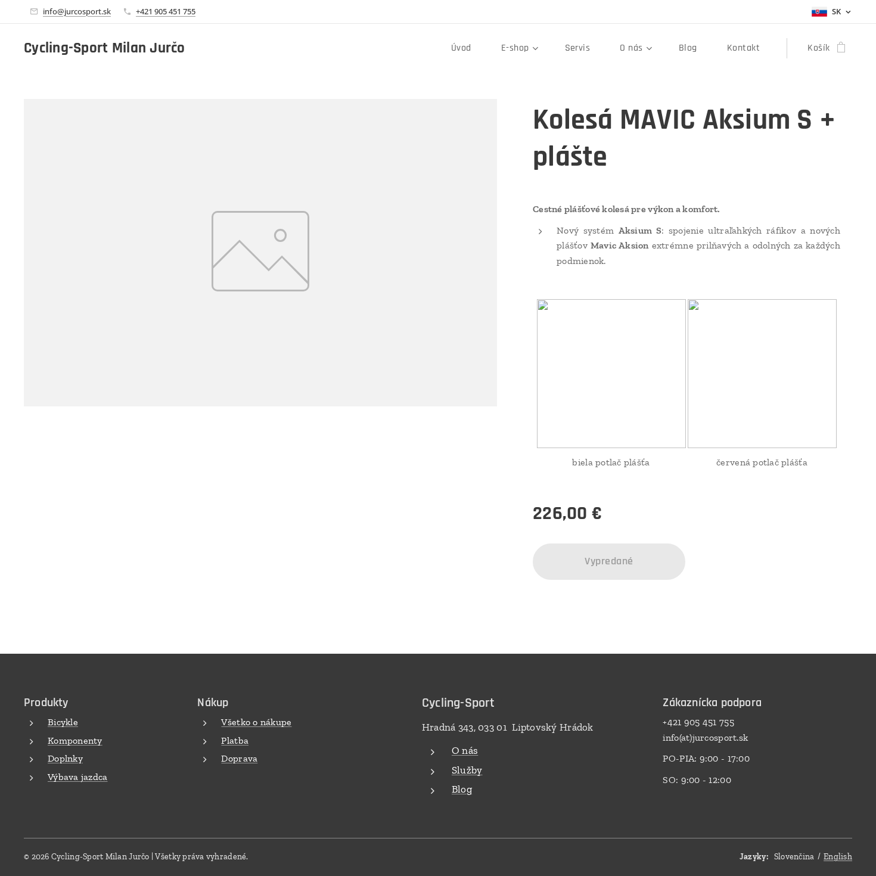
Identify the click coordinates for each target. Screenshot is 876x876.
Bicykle (63, 722)
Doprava (239, 758)
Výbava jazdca (78, 776)
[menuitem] (467, 48)
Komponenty (75, 740)
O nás (465, 750)
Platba (234, 740)
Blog (462, 789)
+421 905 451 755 (165, 11)
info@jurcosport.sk (77, 11)
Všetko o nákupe (256, 722)
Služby (467, 770)
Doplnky (65, 758)
